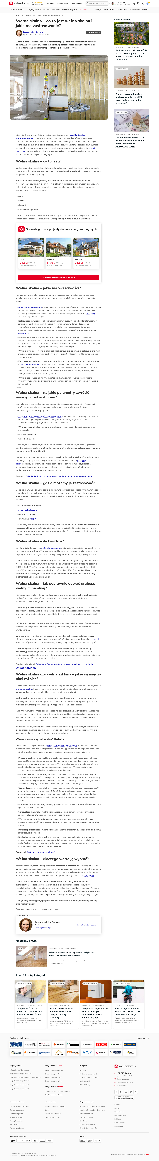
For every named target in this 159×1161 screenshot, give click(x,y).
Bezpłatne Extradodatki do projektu (92, 1110)
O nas (116, 1108)
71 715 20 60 (120, 3)
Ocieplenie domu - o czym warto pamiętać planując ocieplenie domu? (59, 476)
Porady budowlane (16, 1121)
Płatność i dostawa (86, 1114)
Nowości (46, 9)
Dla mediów (118, 1126)
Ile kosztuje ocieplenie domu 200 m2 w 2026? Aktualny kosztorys (127, 1011)
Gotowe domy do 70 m (53, 1077)
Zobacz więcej (142, 1038)
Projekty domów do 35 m (19, 1085)
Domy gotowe (76, 3)
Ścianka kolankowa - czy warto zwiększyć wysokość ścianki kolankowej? (71, 954)
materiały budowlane (51, 548)
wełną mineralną (24, 689)
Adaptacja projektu (16, 1117)
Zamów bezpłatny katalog (19, 1106)
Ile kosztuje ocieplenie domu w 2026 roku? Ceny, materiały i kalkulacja (61, 1013)
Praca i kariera (119, 1123)
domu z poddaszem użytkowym (61, 745)
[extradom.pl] (19, 3)
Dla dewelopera (134, 9)
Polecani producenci (17, 1128)
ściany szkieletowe (27, 510)
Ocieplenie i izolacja (30, 15)
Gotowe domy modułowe (54, 1070)
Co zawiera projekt (16, 1114)
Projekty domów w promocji (55, 1106)
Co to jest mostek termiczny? (41, 852)
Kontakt (145, 9)
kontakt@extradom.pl (43, 928)
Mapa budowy (85, 1085)
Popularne (55, 9)
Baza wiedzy (14, 1124)
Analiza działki (109, 9)
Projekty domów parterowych (21, 1073)
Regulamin (83, 1121)
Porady (20, 15)
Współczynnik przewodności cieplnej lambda (40, 416)
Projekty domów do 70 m (19, 1089)
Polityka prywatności (87, 1124)
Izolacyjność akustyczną (30, 307)
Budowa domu (62, 3)
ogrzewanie (23, 333)
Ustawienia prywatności (88, 1128)
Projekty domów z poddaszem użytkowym (25, 1077)
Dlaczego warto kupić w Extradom (92, 1106)
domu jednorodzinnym (30, 364)
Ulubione (83, 1070)
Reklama (117, 1119)
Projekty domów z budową (54, 1095)
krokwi (96, 639)
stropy (32, 518)
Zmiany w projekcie (17, 1110)
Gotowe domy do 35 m (53, 1074)
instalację (90, 313)
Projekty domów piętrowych (20, 1081)
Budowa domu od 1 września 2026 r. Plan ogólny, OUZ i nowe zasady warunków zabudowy (131, 55)
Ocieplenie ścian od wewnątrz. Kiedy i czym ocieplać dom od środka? (30, 1011)
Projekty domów (16, 1066)
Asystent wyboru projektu (89, 1077)
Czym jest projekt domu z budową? (57, 1091)
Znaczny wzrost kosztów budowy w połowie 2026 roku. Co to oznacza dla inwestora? (128, 98)
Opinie (47, 1110)
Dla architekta (122, 9)
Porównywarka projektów (89, 1074)
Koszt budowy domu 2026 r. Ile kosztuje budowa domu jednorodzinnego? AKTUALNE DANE (130, 142)
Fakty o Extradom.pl (52, 1117)
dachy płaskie (88, 875)
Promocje (83, 9)
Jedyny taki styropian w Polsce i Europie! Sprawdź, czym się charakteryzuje (95, 1013)
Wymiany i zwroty (86, 1117)
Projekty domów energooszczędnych (59, 277)
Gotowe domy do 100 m (54, 1081)
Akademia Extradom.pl (53, 1114)
